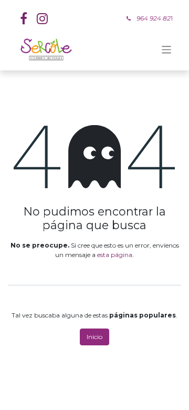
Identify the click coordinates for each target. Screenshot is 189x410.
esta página (114, 255)
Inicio (94, 337)
